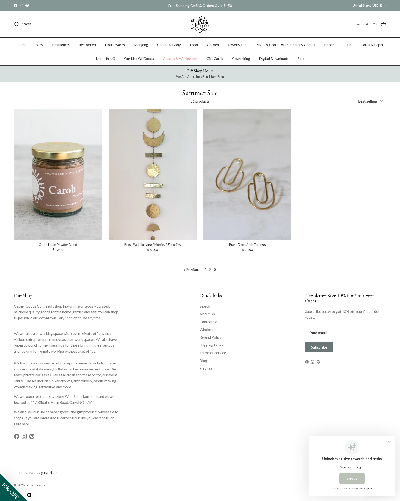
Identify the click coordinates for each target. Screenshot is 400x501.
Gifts (348, 44)
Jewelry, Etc (237, 44)
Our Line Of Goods (139, 58)
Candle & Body (169, 44)
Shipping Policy (212, 345)
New (39, 44)
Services (206, 368)
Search (205, 306)
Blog (203, 360)
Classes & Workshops (180, 58)
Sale (301, 58)
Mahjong (141, 44)
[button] (14, 487)
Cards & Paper (372, 44)
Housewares (115, 44)
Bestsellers (61, 44)
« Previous (191, 269)
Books (329, 44)
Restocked (87, 44)
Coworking (241, 58)
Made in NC (105, 58)
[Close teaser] (29, 495)
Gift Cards (214, 58)
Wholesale (208, 329)
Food (194, 44)
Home (21, 44)
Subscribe (319, 347)
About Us (207, 313)
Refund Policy (211, 337)
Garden (213, 44)
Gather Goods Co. (37, 485)
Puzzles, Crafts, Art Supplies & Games (285, 44)
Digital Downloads (274, 58)
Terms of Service (213, 352)
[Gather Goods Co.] (200, 24)
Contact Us (209, 321)
